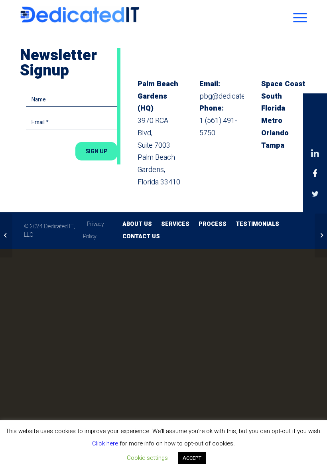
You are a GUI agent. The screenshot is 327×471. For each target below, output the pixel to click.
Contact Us (141, 236)
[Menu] (298, 18)
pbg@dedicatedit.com (233, 96)
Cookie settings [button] (147, 457)
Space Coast (283, 84)
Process (213, 224)
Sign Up (96, 151)
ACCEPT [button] (192, 458)
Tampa (272, 145)
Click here (105, 443)
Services (175, 224)
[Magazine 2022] (6, 235)
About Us (137, 224)
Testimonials (257, 224)
